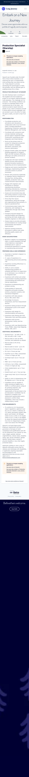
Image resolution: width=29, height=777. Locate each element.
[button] (27, 1)
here (22, 422)
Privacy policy (11, 496)
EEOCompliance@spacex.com (11, 457)
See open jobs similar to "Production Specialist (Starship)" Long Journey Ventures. (15, 63)
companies (4, 36)
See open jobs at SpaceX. (13, 59)
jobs (11, 36)
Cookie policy (18, 496)
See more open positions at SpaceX (14, 481)
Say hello (14, 509)
